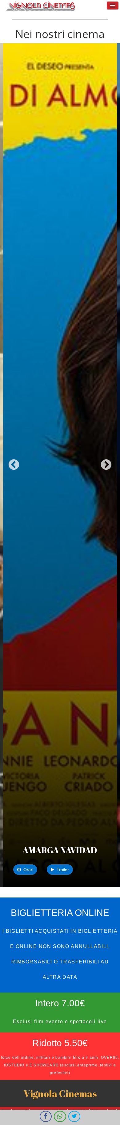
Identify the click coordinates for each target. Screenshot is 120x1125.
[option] (60, 465)
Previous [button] (14, 465)
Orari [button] (27, 869)
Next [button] (106, 465)
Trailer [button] (61, 869)
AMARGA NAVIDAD (59, 850)
